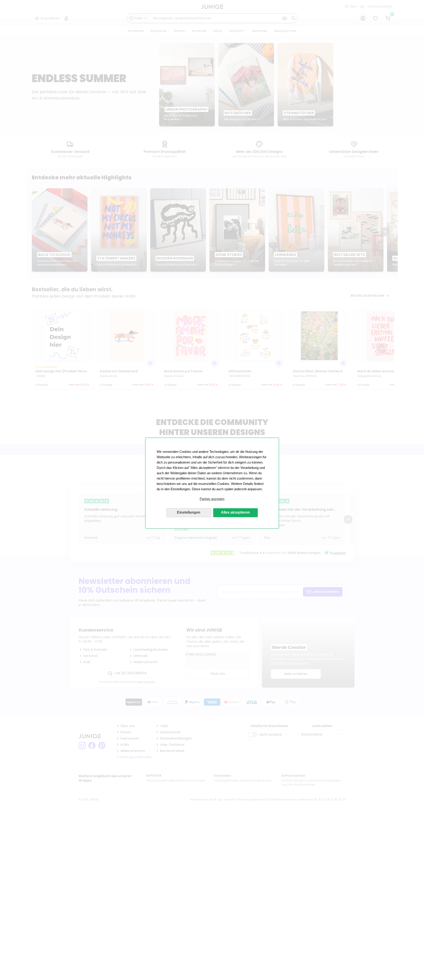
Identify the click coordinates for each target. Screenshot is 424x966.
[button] (212, 499)
